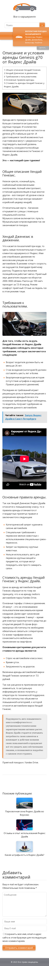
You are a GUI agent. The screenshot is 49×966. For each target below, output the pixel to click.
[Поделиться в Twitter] (32, 784)
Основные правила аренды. (19, 79)
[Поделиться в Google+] (25, 784)
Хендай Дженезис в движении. (21, 73)
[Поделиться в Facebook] (5, 784)
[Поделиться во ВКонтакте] (12, 784)
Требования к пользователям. (20, 76)
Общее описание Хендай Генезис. (22, 70)
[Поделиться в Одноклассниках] (19, 784)
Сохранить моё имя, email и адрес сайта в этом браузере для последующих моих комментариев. (24, 937)
